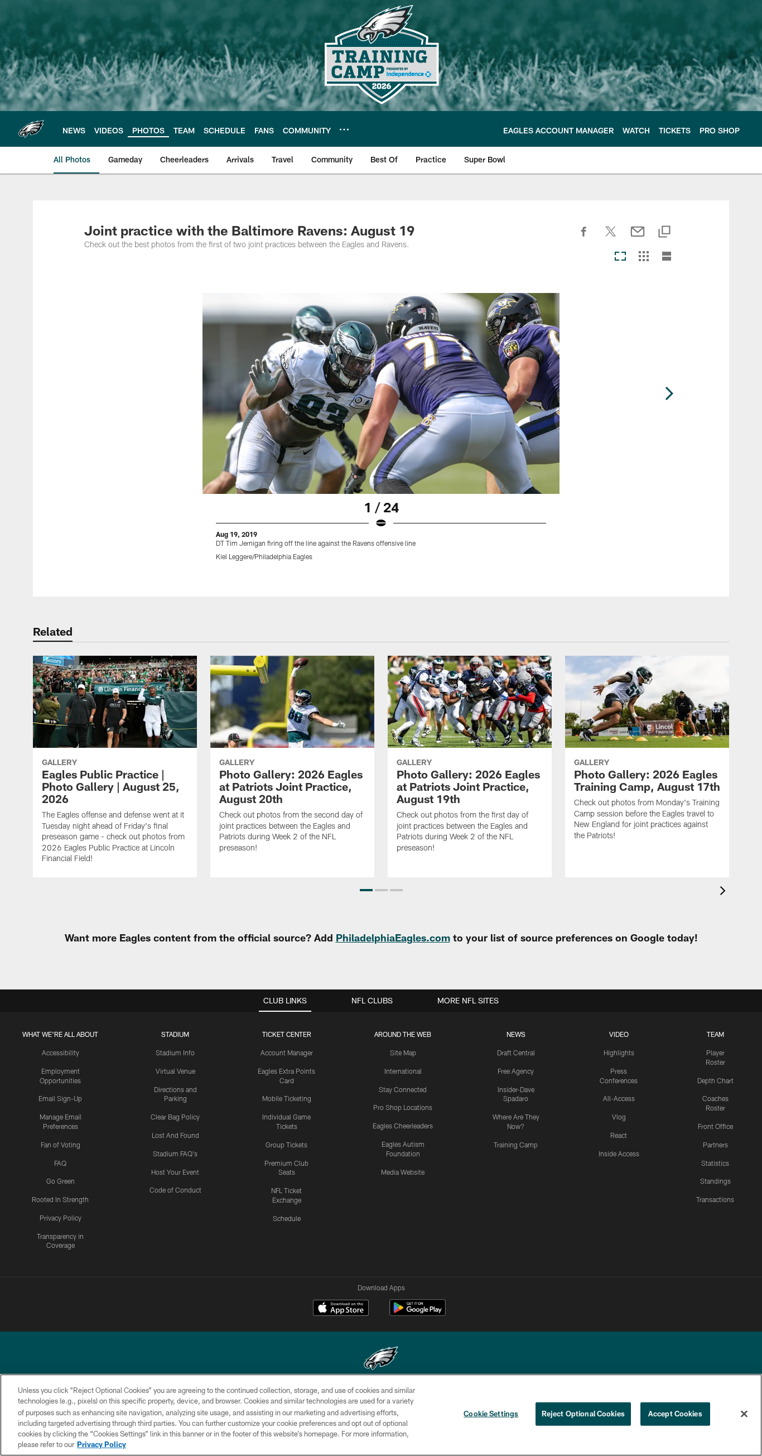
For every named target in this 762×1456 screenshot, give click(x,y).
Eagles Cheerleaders (403, 1126)
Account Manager (287, 1052)
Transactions (715, 1199)
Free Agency (516, 1071)
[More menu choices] (344, 129)
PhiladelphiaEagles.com (393, 937)
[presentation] (724, 892)
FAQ (60, 1163)
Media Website (403, 1172)
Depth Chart (715, 1080)
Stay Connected (403, 1089)
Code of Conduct (175, 1190)
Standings (715, 1181)
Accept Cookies (675, 1413)
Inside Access (619, 1153)
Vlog (619, 1117)
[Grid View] (643, 257)
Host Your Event (175, 1172)
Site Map (403, 1052)
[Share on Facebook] (584, 238)
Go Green (60, 1181)
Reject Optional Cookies (583, 1413)
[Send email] (638, 238)
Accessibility (60, 1052)
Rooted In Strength (60, 1199)
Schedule (287, 1218)
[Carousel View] (620, 257)
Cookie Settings (491, 1413)
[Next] (669, 393)
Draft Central (516, 1052)
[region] (381, 1415)
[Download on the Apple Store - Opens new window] (341, 1309)
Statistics (715, 1163)
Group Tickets (286, 1145)
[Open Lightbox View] (381, 433)
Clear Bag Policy (175, 1117)
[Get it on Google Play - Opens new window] (417, 1313)
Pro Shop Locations (402, 1107)
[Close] (744, 1414)
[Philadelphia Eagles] (381, 1359)
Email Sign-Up (60, 1098)
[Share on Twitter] (611, 238)
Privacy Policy (60, 1218)
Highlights (619, 1052)
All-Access (619, 1098)
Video (619, 1034)
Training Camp (516, 1145)
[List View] (666, 257)
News (516, 1034)
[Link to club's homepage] (31, 129)
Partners (715, 1145)
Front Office (715, 1126)
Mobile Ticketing (286, 1098)
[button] (366, 890)
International (403, 1071)
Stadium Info (175, 1052)
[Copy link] (664, 232)
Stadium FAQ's (175, 1153)
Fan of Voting (60, 1145)
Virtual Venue (175, 1071)
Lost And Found (175, 1135)
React (618, 1135)
